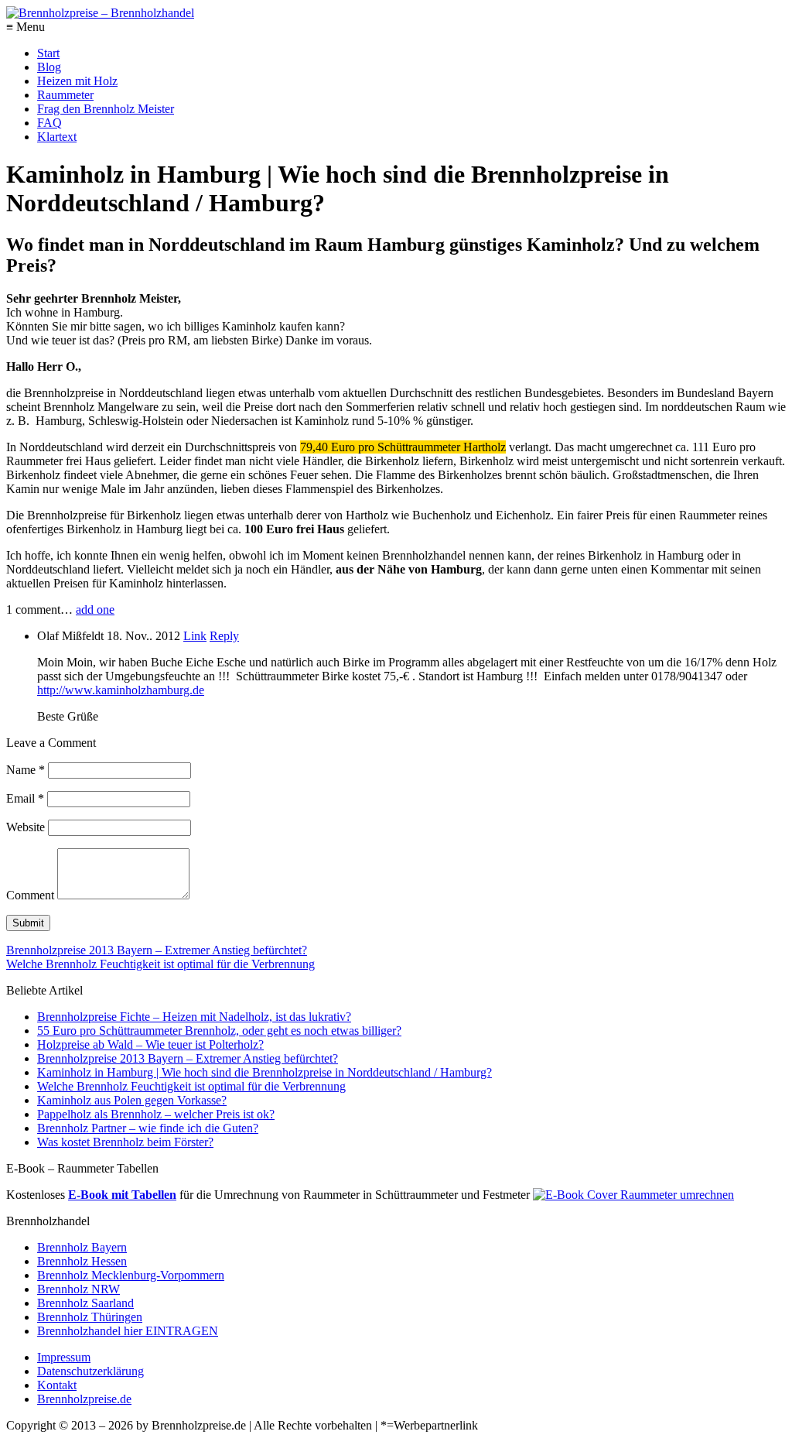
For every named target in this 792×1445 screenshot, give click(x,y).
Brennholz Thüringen (89, 1316)
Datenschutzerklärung (90, 1371)
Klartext (57, 136)
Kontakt (57, 1385)
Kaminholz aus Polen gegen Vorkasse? (132, 1100)
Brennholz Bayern (82, 1247)
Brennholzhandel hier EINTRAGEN (127, 1330)
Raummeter (65, 94)
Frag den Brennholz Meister (105, 108)
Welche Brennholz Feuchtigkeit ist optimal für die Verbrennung (160, 964)
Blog (49, 67)
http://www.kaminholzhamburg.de (120, 690)
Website (25, 827)
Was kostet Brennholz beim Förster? (125, 1142)
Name (25, 769)
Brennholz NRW (78, 1289)
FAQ (49, 122)
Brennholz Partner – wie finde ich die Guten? (147, 1128)
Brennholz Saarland (85, 1303)
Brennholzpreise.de (84, 1399)
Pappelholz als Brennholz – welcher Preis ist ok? (156, 1114)
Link (195, 635)
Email (25, 798)
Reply (224, 635)
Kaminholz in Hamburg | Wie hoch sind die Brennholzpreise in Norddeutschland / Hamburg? (264, 1072)
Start (48, 53)
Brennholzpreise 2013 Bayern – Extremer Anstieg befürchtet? (156, 950)
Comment (30, 895)
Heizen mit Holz (77, 80)
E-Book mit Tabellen (122, 1194)
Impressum (63, 1357)
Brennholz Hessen (82, 1261)
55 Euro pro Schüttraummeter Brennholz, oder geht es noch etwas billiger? (219, 1030)
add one (95, 609)
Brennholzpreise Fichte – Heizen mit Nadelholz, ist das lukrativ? (194, 1016)
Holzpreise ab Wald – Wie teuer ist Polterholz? (150, 1044)
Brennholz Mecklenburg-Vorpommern (130, 1275)
